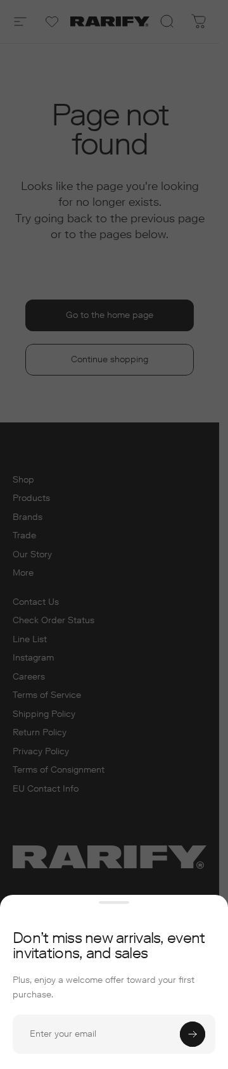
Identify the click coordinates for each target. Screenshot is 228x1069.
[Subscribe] (192, 1034)
